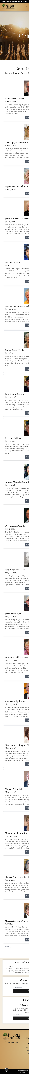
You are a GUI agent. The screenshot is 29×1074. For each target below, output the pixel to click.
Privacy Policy (22, 1072)
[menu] (26, 6)
